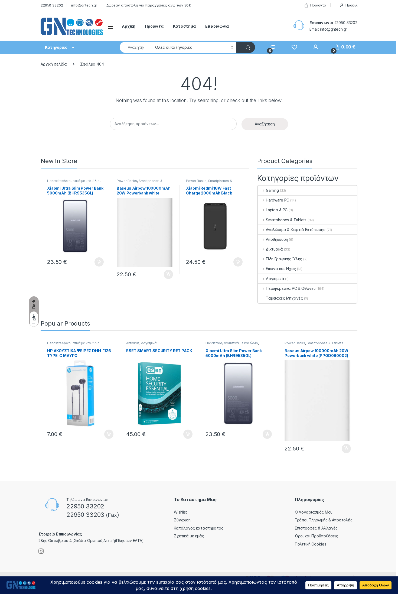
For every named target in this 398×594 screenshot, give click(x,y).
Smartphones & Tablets (139, 182)
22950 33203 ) (92, 514)
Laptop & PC (277, 209)
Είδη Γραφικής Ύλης (284, 259)
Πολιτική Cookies (310, 544)
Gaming (272, 190)
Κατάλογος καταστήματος (198, 528)
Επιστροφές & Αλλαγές (316, 528)
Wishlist (180, 512)
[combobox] (136, 47)
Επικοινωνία (217, 26)
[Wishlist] (291, 47)
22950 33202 (52, 5)
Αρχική (128, 26)
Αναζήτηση (265, 124)
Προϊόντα (318, 5)
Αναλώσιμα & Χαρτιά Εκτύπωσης (295, 229)
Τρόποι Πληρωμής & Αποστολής (324, 520)
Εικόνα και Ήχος (281, 268)
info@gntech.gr (84, 5)
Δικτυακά (274, 249)
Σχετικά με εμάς (189, 536)
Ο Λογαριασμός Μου (314, 512)
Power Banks (127, 181)
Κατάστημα (184, 26)
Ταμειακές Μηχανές (284, 298)
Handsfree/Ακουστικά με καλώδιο (73, 181)
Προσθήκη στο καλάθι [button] (94, 262)
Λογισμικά (275, 278)
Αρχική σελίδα (54, 64)
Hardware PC (277, 200)
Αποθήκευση (277, 239)
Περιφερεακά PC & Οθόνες (291, 288)
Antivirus (132, 343)
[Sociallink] (41, 551)
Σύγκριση (182, 520)
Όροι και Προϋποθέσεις (316, 536)
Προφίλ (351, 5)
